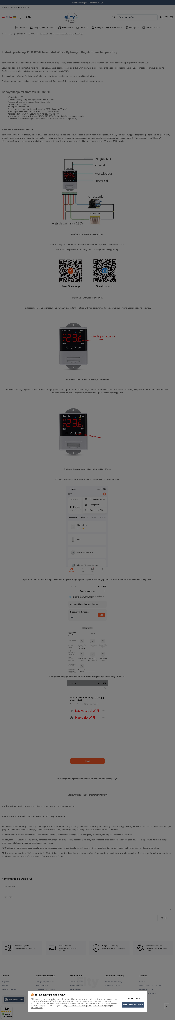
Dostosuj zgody (133, 998)
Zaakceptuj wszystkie (133, 1004)
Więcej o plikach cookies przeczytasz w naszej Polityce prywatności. (72, 1006)
